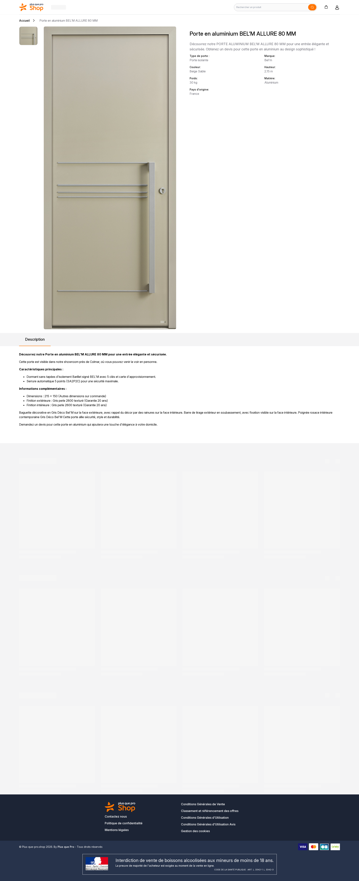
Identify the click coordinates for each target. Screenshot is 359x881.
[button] (326, 6)
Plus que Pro (66, 846)
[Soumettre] (312, 7)
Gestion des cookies (195, 831)
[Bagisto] (31, 7)
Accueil (24, 20)
